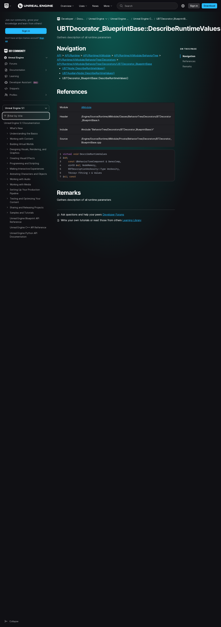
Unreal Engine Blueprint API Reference (24, 220)
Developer (67, 18)
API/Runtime (72, 55)
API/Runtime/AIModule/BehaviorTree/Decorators (86, 59)
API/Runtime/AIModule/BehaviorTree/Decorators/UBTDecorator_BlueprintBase (104, 64)
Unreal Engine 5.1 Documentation (22, 123)
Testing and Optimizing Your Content (25, 200)
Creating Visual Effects (22, 158)
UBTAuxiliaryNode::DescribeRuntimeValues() (88, 73)
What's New (16, 128)
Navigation (189, 56)
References (189, 61)
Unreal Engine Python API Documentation (23, 235)
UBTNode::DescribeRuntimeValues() (83, 68)
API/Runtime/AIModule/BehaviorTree (136, 55)
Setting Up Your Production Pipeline (25, 191)
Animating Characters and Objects (28, 174)
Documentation (81, 18)
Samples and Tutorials (22, 212)
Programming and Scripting (24, 163)
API (59, 55)
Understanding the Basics (24, 133)
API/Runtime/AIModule (97, 55)
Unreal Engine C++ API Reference (28, 227)
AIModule (86, 107)
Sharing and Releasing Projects (27, 207)
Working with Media (20, 184)
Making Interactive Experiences (27, 168)
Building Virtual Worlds (22, 144)
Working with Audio (20, 179)
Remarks (187, 66)
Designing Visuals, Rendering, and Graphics (28, 151)
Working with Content (21, 138)
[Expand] (7, 128)
